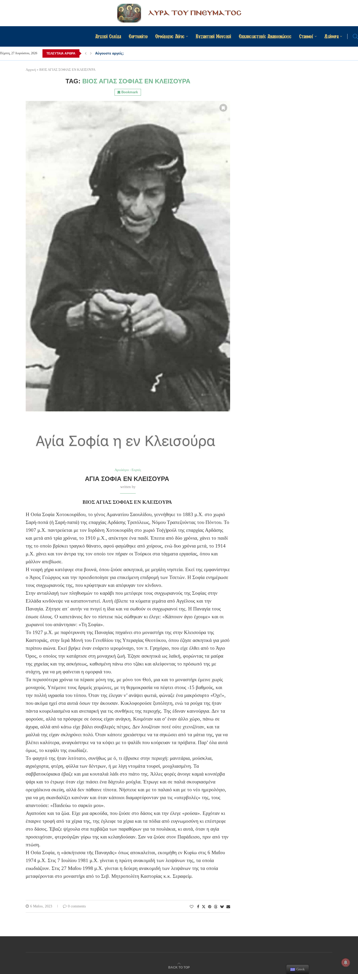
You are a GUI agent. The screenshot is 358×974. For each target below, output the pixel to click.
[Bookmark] (223, 108)
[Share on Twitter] (203, 906)
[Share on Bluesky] (222, 906)
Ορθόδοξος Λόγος (170, 36)
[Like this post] (191, 907)
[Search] (355, 36)
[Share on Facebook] (198, 907)
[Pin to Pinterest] (209, 907)
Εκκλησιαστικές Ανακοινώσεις (265, 36)
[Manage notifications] (345, 962)
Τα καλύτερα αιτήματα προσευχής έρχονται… (132, 53)
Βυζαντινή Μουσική (213, 36)
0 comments (77, 906)
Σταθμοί (306, 36)
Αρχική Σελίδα (108, 36)
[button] (86, 53)
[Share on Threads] (216, 906)
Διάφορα (331, 36)
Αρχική (31, 70)
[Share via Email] (228, 907)
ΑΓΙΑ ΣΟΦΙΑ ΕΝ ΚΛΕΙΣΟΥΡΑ (128, 478)
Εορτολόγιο (138, 36)
